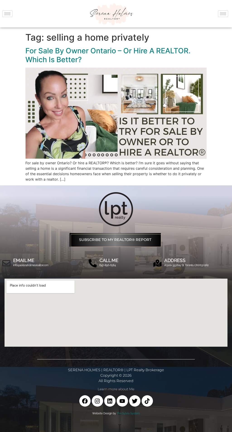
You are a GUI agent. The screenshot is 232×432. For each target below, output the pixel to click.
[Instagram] (97, 401)
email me (23, 260)
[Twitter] (134, 401)
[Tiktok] (147, 401)
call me (108, 260)
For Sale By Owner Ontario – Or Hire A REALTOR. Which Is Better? (108, 55)
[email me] (6, 263)
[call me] (93, 263)
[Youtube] (122, 401)
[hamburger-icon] (7, 13)
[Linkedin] (110, 401)
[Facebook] (85, 401)
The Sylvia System (128, 413)
